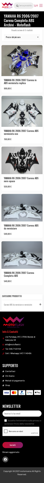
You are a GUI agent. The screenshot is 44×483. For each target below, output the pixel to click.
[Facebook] (5, 459)
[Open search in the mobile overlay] (26, 5)
